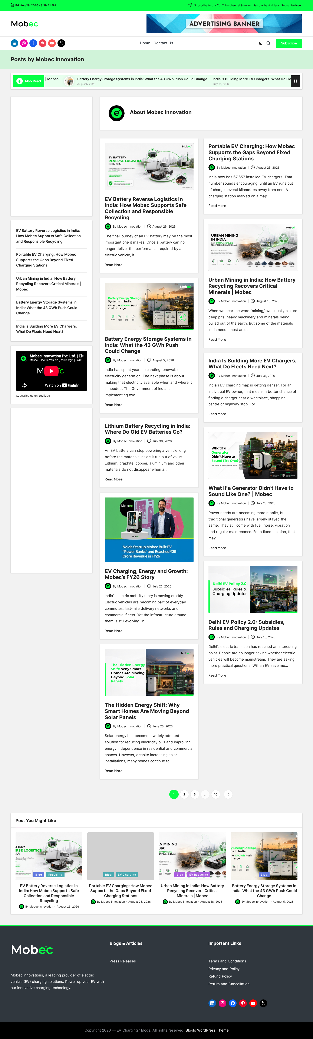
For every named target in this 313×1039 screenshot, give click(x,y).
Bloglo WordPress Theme (207, 1030)
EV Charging (127, 874)
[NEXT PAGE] (228, 794)
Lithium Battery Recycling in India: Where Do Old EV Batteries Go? (147, 429)
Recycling (55, 874)
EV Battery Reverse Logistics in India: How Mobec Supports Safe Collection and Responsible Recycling (146, 208)
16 (215, 794)
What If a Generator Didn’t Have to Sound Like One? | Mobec (251, 491)
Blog (38, 874)
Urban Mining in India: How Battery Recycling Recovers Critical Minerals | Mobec (252, 286)
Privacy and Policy (224, 969)
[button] (289, 43)
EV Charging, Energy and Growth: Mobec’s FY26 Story (146, 574)
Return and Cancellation (229, 984)
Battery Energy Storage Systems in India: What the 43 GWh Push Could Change (99, 79)
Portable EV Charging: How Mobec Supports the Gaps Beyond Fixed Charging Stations (251, 152)
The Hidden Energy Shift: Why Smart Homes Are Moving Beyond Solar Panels (147, 711)
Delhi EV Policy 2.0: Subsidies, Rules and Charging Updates (246, 625)
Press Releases (123, 961)
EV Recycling (198, 874)
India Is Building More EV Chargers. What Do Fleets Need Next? (221, 79)
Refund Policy (220, 976)
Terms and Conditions (227, 961)
